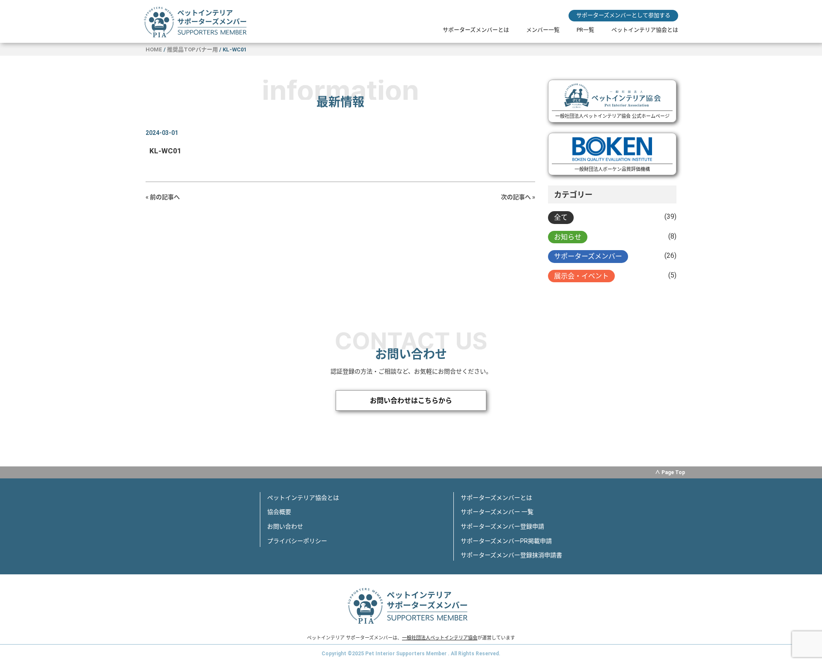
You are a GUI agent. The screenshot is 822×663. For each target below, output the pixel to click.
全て (561, 217)
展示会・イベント (581, 276)
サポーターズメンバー (588, 256)
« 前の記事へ (163, 197)
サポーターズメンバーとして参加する (623, 15)
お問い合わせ (285, 526)
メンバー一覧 (543, 30)
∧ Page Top (670, 472)
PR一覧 (585, 30)
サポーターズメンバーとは (476, 30)
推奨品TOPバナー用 (192, 49)
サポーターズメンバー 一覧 (497, 511)
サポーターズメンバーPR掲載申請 (506, 541)
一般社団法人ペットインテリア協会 (439, 638)
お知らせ (567, 237)
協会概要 (279, 511)
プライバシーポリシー (297, 541)
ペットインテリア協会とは (644, 30)
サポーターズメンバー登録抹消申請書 (511, 555)
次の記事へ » (518, 197)
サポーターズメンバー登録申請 (502, 526)
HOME (154, 49)
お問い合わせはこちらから (411, 401)
